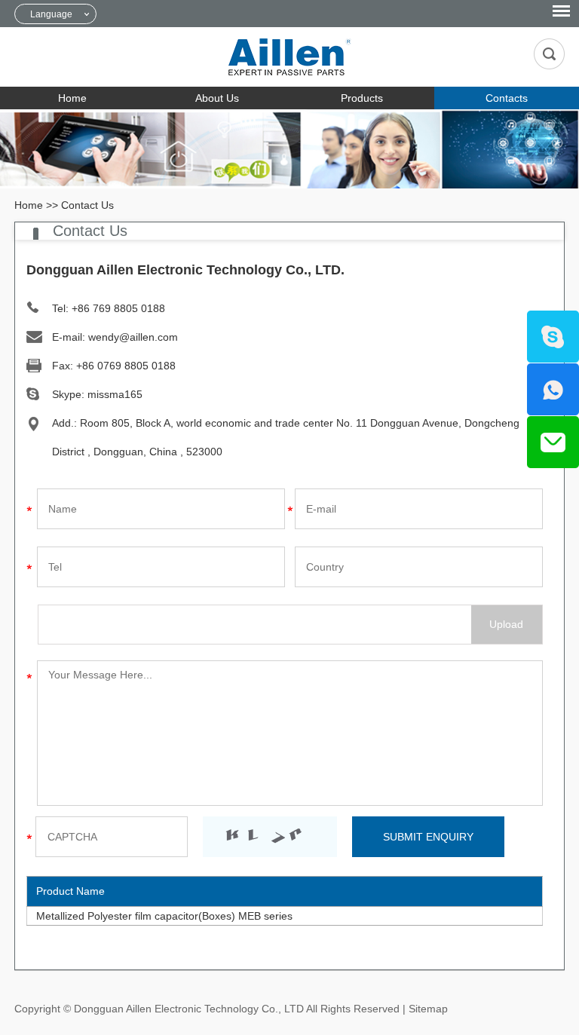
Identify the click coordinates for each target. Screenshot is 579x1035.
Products (362, 98)
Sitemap (428, 1009)
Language (51, 14)
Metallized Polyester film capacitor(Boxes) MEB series (164, 916)
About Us (217, 98)
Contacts (507, 98)
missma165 (114, 394)
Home (72, 98)
